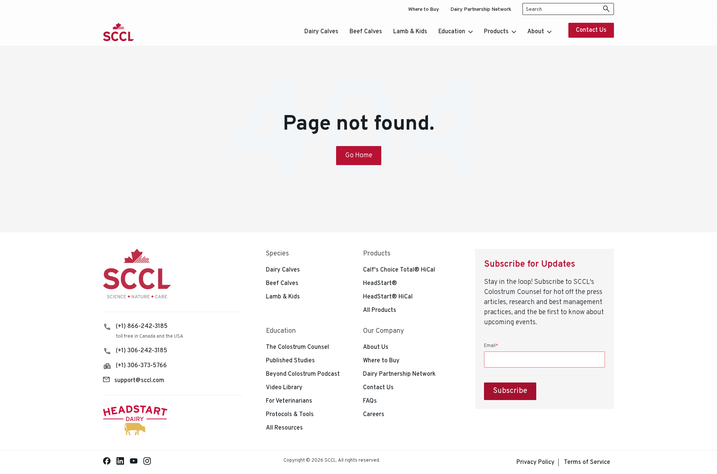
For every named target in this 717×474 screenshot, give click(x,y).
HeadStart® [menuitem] (380, 283)
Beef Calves (366, 31)
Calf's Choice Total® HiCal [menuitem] (399, 270)
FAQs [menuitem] (370, 401)
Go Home (358, 155)
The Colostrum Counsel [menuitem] (297, 347)
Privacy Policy (535, 462)
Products (496, 31)
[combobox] (568, 9)
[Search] (606, 9)
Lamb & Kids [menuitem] (283, 297)
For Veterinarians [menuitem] (289, 401)
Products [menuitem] (377, 254)
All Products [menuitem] (379, 310)
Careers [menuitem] (373, 414)
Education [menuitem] (281, 331)
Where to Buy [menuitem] (423, 9)
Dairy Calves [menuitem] (283, 270)
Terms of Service (587, 462)
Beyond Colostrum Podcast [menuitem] (303, 374)
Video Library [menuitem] (284, 387)
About (535, 31)
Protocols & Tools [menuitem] (290, 414)
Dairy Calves (321, 31)
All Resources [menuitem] (284, 428)
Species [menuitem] (277, 254)
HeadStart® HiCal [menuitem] (388, 297)
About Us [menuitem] (375, 347)
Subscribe (510, 391)
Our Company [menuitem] (383, 331)
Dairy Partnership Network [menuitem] (480, 9)
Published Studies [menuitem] (290, 361)
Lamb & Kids (410, 31)
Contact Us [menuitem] (378, 387)
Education (451, 31)
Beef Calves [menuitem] (282, 283)
